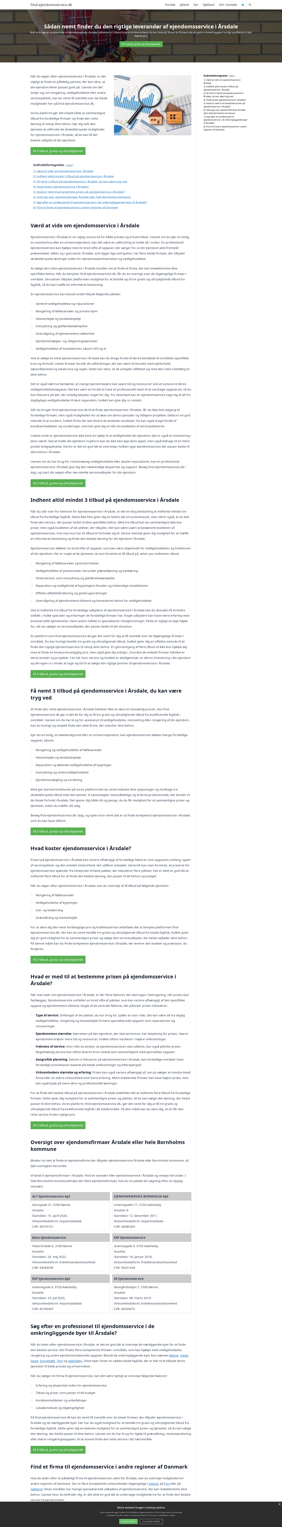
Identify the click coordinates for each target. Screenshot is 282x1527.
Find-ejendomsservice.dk (51, 4)
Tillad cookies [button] (128, 1521)
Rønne (174, 1355)
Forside (170, 5)
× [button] (279, 1504)
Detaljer (172, 1515)
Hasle (184, 1355)
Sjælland (208, 5)
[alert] (141, 1514)
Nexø (34, 1361)
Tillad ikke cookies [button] (151, 1521)
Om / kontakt (228, 5)
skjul (69, 165)
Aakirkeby (75, 1361)
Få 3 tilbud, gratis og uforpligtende (141, 44)
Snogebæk (47, 1361)
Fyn (195, 5)
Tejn (60, 1361)
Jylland (184, 5)
